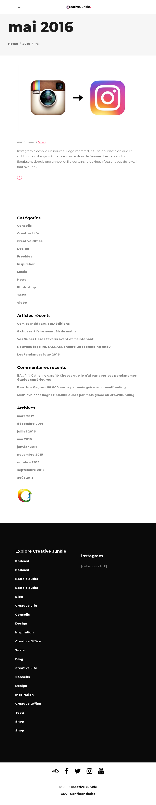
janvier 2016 (27, 447)
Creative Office (30, 241)
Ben (20, 387)
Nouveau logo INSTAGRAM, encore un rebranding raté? (64, 347)
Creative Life (28, 233)
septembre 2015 (30, 470)
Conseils (24, 225)
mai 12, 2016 (25, 142)
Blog (19, 597)
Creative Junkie (83, 787)
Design (23, 249)
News (42, 142)
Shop (19, 721)
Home (13, 44)
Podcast (22, 561)
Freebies (24, 256)
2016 (26, 44)
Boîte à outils (26, 579)
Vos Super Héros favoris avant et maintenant (55, 339)
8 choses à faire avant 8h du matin (46, 331)
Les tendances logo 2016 (38, 354)
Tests (21, 295)
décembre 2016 (30, 424)
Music (22, 272)
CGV (64, 794)
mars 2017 (25, 416)
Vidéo (22, 302)
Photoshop (26, 287)
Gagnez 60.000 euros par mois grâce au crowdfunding (79, 387)
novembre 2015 (30, 454)
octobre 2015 (28, 462)
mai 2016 (24, 439)
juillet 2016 (26, 431)
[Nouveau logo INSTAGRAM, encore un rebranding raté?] (78, 98)
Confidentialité (83, 794)
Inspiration (26, 264)
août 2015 (25, 477)
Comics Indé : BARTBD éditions (43, 324)
